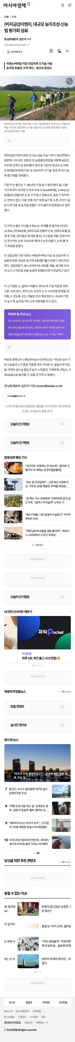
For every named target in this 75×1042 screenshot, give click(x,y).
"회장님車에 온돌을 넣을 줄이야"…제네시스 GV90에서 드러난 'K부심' (47, 532)
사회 (6, 17)
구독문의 (22, 1017)
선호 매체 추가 (16, 52)
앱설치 (29, 1002)
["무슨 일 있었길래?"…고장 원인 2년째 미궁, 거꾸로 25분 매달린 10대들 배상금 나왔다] (13, 490)
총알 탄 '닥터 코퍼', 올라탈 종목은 (48, 926)
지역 (14, 17)
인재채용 (37, 1011)
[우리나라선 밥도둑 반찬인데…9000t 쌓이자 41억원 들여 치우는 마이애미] (61, 848)
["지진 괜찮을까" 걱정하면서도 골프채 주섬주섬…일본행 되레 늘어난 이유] (15, 950)
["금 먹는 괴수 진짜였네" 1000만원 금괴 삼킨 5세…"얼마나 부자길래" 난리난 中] (13, 506)
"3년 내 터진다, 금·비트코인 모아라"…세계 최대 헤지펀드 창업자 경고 (37, 320)
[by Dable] (65, 862)
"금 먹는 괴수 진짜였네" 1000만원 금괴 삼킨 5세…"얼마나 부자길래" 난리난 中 (47, 500)
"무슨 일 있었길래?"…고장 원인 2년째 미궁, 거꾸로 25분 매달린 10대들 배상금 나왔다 (47, 484)
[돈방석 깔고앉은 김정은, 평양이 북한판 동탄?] (15, 915)
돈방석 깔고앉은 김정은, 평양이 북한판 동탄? (49, 909)
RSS (43, 1017)
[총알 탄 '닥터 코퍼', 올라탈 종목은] (15, 932)
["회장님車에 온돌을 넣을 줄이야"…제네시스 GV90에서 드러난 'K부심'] (13, 538)
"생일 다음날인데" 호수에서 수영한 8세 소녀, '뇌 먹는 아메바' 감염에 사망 (37, 334)
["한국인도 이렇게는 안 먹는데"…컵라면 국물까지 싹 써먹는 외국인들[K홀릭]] (13, 473)
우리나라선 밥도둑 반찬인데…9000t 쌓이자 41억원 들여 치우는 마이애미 (37, 327)
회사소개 (8, 1011)
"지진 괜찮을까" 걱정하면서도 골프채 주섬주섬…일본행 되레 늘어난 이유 (49, 944)
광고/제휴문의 (22, 1011)
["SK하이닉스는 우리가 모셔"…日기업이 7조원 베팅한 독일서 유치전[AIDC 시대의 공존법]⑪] (61, 831)
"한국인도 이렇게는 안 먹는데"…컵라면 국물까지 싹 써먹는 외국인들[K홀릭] (47, 467)
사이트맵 (63, 1002)
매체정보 (40, 1022)
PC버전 (46, 1002)
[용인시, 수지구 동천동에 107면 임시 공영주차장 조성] (61, 797)
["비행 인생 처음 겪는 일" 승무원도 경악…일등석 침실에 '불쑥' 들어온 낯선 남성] (61, 814)
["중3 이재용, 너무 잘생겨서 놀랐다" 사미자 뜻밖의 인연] (13, 522)
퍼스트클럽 (9, 1017)
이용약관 (28, 1022)
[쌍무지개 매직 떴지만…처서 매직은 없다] (15, 967)
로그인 (12, 1002)
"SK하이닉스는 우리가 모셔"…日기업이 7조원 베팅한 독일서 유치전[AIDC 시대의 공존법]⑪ (29, 827)
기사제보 (34, 1017)
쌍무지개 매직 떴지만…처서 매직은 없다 (48, 961)
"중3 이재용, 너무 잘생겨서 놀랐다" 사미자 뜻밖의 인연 (48, 516)
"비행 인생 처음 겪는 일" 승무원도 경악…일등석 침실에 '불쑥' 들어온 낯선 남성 (28, 810)
